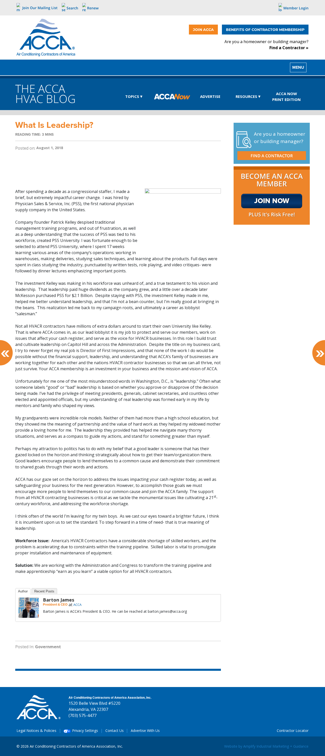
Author (23, 591)
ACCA (77, 604)
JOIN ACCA (203, 29)
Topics (132, 96)
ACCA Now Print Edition (286, 96)
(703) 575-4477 (82, 715)
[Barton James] (29, 607)
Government (48, 646)
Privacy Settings (84, 730)
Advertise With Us (145, 730)
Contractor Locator (292, 730)
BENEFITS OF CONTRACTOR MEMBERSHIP (265, 29)
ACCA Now (172, 96)
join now (271, 201)
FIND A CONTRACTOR (272, 156)
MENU (298, 67)
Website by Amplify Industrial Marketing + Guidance (266, 746)
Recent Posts (44, 591)
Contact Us (114, 730)
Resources (246, 96)
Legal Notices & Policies (36, 730)
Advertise (210, 96)
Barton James (58, 600)
